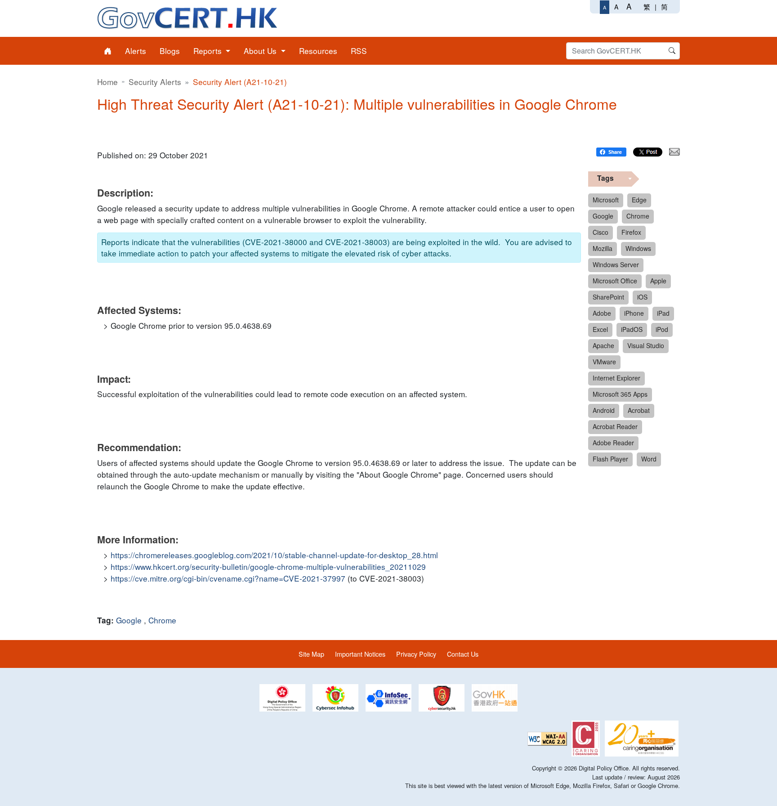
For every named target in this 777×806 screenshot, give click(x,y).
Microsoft (606, 199)
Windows (638, 248)
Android (604, 410)
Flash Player (610, 458)
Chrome (162, 620)
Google (129, 620)
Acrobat (639, 410)
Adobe (602, 313)
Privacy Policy (416, 653)
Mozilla (602, 248)
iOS (642, 296)
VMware (604, 361)
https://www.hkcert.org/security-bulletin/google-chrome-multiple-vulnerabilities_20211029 (268, 566)
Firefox (631, 232)
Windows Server (616, 264)
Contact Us (462, 653)
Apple (658, 280)
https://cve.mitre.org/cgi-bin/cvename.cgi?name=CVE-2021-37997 (228, 578)
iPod (662, 329)
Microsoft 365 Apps (620, 394)
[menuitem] (107, 51)
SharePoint (608, 296)
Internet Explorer (616, 377)
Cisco (600, 232)
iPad (663, 313)
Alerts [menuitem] (135, 50)
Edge (639, 199)
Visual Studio (645, 345)
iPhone (634, 313)
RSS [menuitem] (359, 50)
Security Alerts (155, 81)
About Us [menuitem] (261, 50)
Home (107, 81)
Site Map (311, 653)
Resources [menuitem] (318, 50)
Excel (600, 329)
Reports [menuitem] (208, 50)
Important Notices (360, 653)
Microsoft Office (615, 280)
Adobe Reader (613, 442)
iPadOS (632, 329)
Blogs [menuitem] (170, 50)
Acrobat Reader (615, 426)
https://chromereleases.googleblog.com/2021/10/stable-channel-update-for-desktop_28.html (274, 554)
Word (648, 458)
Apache (603, 345)
